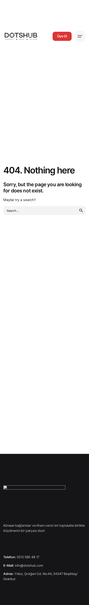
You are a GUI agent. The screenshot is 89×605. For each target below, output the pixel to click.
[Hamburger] (80, 36)
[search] (81, 210)
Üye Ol (62, 36)
